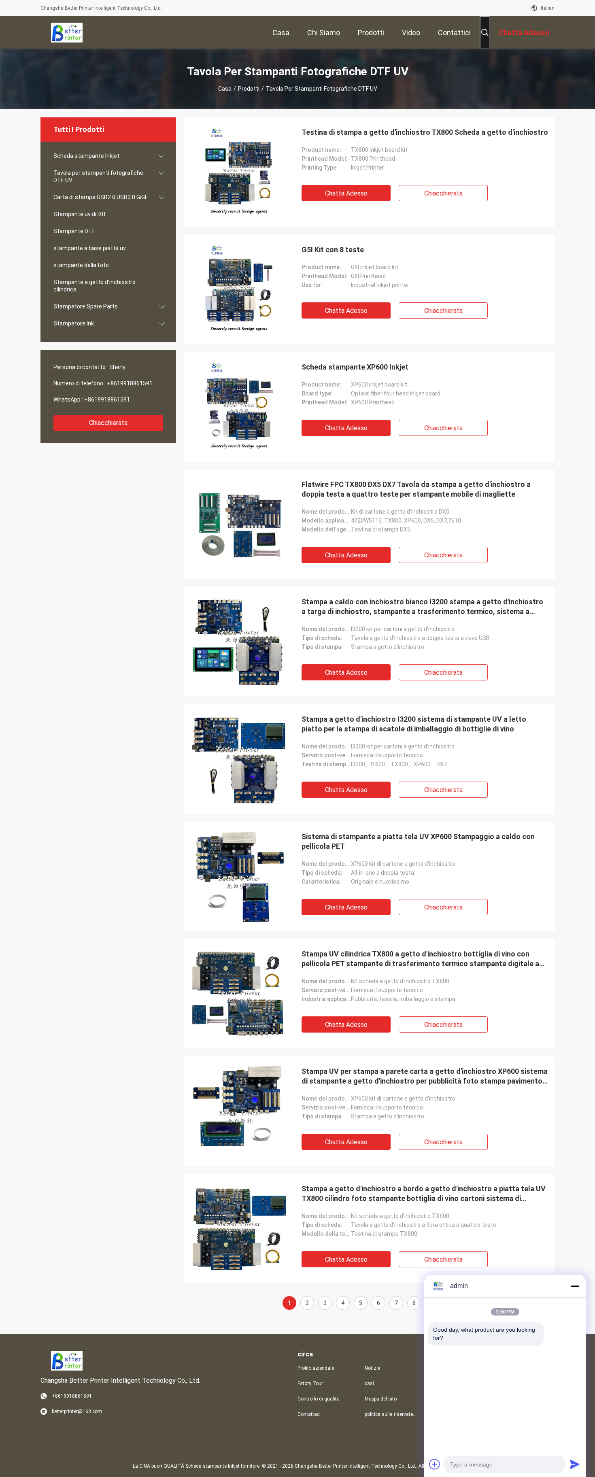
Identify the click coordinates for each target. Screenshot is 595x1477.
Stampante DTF (74, 231)
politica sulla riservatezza (392, 1414)
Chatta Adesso (346, 193)
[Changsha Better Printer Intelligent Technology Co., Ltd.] (67, 32)
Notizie (372, 1368)
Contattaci (309, 1414)
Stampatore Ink (73, 323)
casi (369, 1383)
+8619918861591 (130, 383)
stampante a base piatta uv (89, 248)
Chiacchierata (108, 423)
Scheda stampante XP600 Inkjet (355, 367)
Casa (225, 88)
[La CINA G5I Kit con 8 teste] (239, 289)
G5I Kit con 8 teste (333, 249)
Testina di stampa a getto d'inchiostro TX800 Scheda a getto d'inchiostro (425, 132)
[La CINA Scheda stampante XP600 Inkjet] (239, 407)
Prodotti (248, 88)
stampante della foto (81, 265)
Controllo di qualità (319, 1399)
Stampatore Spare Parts (85, 306)
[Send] (574, 1464)
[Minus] (575, 1286)
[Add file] (434, 1464)
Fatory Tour (310, 1383)
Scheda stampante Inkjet (86, 156)
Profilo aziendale (316, 1368)
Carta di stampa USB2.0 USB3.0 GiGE (100, 197)
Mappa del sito (381, 1399)
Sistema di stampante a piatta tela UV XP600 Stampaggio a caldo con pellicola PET (418, 841)
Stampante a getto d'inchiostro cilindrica (94, 286)
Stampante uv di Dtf (79, 214)
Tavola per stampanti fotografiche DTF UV (98, 176)
